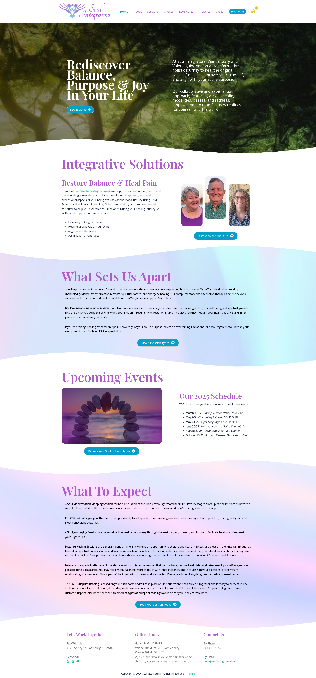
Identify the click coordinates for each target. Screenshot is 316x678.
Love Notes (186, 11)
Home (124, 11)
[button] (80, 109)
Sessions (152, 11)
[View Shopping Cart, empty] (253, 11)
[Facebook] (67, 661)
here (204, 593)
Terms (191, 673)
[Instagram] (72, 661)
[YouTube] (77, 661)
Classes (168, 11)
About (138, 11)
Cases (219, 11)
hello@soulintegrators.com (220, 661)
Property (204, 11)
